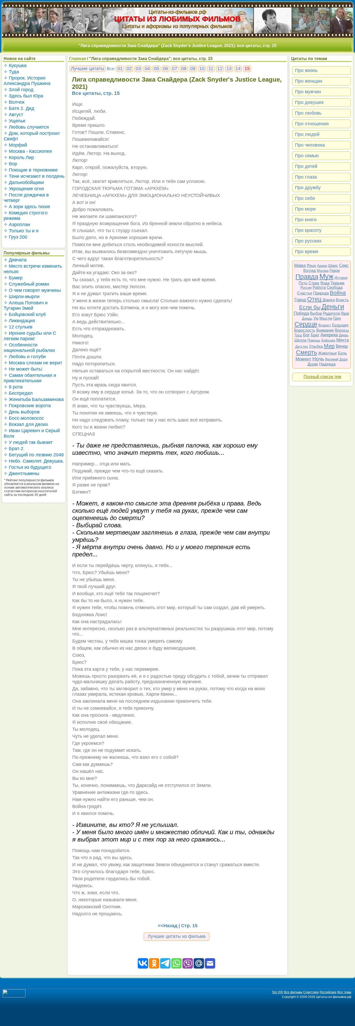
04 (147, 68)
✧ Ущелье (14, 120)
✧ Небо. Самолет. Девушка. (34, 461)
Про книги (306, 219)
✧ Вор (10, 163)
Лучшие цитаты (87, 68)
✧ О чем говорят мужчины (32, 290)
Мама (300, 265)
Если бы (309, 307)
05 (156, 68)
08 (183, 68)
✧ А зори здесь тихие (27, 206)
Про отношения (312, 123)
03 (138, 68)
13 (229, 68)
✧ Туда (11, 71)
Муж (326, 276)
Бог (306, 334)
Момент (303, 359)
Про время (306, 251)
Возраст (324, 325)
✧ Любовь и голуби (25, 356)
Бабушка (328, 340)
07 (174, 68)
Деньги (332, 307)
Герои (335, 270)
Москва (322, 271)
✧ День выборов (22, 412)
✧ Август (13, 114)
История (340, 278)
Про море (305, 209)
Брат (315, 335)
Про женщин (308, 81)
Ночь (318, 358)
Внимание (325, 330)
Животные (327, 353)
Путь (303, 283)
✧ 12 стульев (18, 327)
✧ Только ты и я (21, 230)
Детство (301, 346)
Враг (345, 313)
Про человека (310, 145)
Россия (306, 288)
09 (192, 68)
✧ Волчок (14, 102)
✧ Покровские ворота (27, 405)
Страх (313, 283)
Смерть (306, 352)
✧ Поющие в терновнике (31, 170)
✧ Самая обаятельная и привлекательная (30, 378)
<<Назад (167, 925)
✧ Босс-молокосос (24, 418)
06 (165, 68)
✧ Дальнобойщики (24, 182)
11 (210, 68)
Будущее (340, 325)
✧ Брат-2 (13, 448)
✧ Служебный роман (26, 284)
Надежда (327, 364)
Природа (321, 293)
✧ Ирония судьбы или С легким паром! (30, 336)
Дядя (343, 359)
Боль (342, 353)
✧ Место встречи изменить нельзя (33, 269)
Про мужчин (308, 91)
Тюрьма (337, 283)
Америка (329, 334)
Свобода (335, 287)
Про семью (307, 155)
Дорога (329, 300)
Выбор (316, 313)
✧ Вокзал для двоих (26, 424)
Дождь (307, 318)
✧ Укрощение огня (24, 188)
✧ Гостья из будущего (27, 467)
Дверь (344, 335)
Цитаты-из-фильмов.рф (177, 12)
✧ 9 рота (13, 387)
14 (238, 68)
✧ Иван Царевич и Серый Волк (32, 433)
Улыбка (316, 346)
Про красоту (308, 230)
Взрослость (304, 330)
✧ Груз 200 (15, 237)
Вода (325, 283)
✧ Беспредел (18, 393)
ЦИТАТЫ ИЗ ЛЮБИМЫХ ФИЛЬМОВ (177, 19)
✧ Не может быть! (23, 369)
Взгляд (309, 270)
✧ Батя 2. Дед (19, 108)
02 (129, 68)
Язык (311, 265)
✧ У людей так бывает (28, 442)
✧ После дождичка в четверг (26, 197)
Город (300, 299)
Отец (314, 299)
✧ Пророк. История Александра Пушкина (27, 80)
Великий (331, 359)
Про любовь (308, 113)
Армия (322, 266)
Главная (77, 58)
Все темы (344, 992)
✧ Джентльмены (21, 473)
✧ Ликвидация (19, 320)
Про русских (308, 241)
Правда (306, 276)
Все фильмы (293, 992)
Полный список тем (322, 376)
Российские (328, 992)
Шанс (333, 265)
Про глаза (306, 177)
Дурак (312, 364)
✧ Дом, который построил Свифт (32, 136)
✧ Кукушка (15, 65)
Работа (319, 287)
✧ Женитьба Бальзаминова (34, 399)
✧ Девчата (15, 259)
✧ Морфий (15, 145)
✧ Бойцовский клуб (25, 314)
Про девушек (309, 102)
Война (338, 292)
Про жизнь (306, 70)
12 (219, 68)
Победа (301, 313)
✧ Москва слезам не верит (33, 362)
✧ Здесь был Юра (23, 95)
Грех (337, 318)
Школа (300, 340)
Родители (331, 313)
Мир (329, 346)
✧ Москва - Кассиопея (28, 151)
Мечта (342, 340)
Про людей (307, 134)
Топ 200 (277, 992)
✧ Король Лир (19, 157)
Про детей (306, 166)
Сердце (305, 324)
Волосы (342, 330)
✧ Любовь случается (26, 127)
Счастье (304, 293)
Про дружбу (308, 187)
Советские (311, 992)
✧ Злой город (19, 89)
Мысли (325, 318)
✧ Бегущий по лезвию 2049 (34, 454)
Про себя (305, 198)
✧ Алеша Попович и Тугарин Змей (26, 305)
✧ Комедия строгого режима (26, 215)
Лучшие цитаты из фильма (177, 936)
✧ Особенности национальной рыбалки (29, 347)
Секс (344, 265)
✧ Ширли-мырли (22, 296)
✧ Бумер (13, 277)
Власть (342, 300)
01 (120, 68)
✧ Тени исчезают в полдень (34, 176)
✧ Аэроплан (17, 224)
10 (202, 68)
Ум (315, 318)
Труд (298, 335)
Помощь (313, 340)
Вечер (342, 346)
